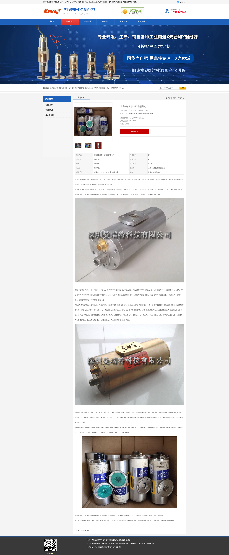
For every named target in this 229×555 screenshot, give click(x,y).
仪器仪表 (132, 113)
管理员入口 (111, 547)
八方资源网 (98, 547)
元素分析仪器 (148, 113)
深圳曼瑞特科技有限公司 (138, 543)
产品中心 (70, 22)
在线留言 (123, 22)
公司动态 (87, 22)
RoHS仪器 (49, 115)
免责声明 (105, 547)
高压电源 (49, 110)
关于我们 (105, 22)
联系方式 (141, 22)
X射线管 (49, 105)
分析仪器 (139, 113)
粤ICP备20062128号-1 (122, 543)
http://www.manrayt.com (82, 530)
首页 (52, 22)
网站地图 (118, 547)
